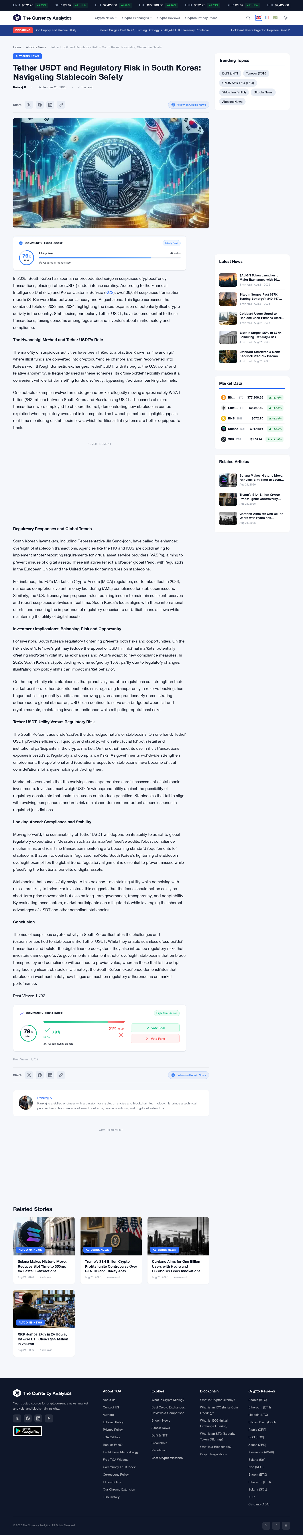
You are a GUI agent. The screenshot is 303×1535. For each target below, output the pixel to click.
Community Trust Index (119, 1467)
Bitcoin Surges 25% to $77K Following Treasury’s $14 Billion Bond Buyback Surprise (262, 337)
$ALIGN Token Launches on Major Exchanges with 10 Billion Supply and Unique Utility (260, 281)
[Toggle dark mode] (285, 18)
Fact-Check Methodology (120, 1452)
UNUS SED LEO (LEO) (238, 83)
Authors (108, 1414)
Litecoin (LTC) (258, 1414)
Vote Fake (158, 1038)
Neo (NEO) (256, 1467)
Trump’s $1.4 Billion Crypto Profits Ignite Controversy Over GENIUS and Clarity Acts (111, 1266)
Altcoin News (161, 1428)
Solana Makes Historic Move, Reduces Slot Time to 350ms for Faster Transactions (42, 1266)
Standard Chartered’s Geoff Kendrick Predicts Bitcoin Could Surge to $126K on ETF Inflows (261, 358)
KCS (109, 292)
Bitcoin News (263, 92)
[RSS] (49, 1418)
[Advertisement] (99, 482)
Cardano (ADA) (259, 1504)
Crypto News (104, 18)
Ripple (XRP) (257, 1429)
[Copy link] (61, 105)
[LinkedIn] (38, 1418)
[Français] (266, 18)
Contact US (111, 1407)
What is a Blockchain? (216, 1446)
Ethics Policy (112, 1482)
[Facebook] (40, 105)
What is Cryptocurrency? (217, 1400)
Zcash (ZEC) (257, 1444)
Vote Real (158, 1028)
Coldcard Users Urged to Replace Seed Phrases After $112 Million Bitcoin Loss (260, 318)
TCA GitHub (111, 1437)
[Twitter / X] (17, 1418)
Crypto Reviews (168, 18)
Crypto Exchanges (135, 18)
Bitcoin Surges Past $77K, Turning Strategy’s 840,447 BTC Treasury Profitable (259, 298)
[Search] (248, 18)
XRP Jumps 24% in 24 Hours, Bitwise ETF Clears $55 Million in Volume (43, 1339)
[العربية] (275, 18)
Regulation (159, 1450)
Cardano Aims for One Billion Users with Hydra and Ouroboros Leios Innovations (176, 1266)
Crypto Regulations (213, 1454)
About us (109, 1400)
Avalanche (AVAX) (261, 1452)
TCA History (111, 1497)
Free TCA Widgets (115, 1459)
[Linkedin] (50, 105)
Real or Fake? (113, 1444)
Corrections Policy (116, 1474)
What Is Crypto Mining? (168, 1400)
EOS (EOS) (256, 1437)
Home (17, 47)
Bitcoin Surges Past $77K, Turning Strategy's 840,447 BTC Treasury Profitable (143, 30)
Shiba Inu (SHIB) (234, 92)
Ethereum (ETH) (259, 1407)
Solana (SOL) (257, 1489)
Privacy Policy (113, 1429)
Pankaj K (44, 1098)
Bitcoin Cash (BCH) (262, 1422)
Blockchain (159, 1443)
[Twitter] (29, 105)
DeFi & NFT (230, 73)
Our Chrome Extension (119, 1489)
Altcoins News (36, 47)
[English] (258, 18)
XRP (251, 1497)
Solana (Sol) (256, 1459)
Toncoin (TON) (256, 73)
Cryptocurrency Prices (201, 18)
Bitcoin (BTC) (257, 1400)
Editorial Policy (113, 1422)
